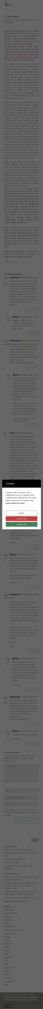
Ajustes (21, 513)
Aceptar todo (21, 524)
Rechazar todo (21, 519)
